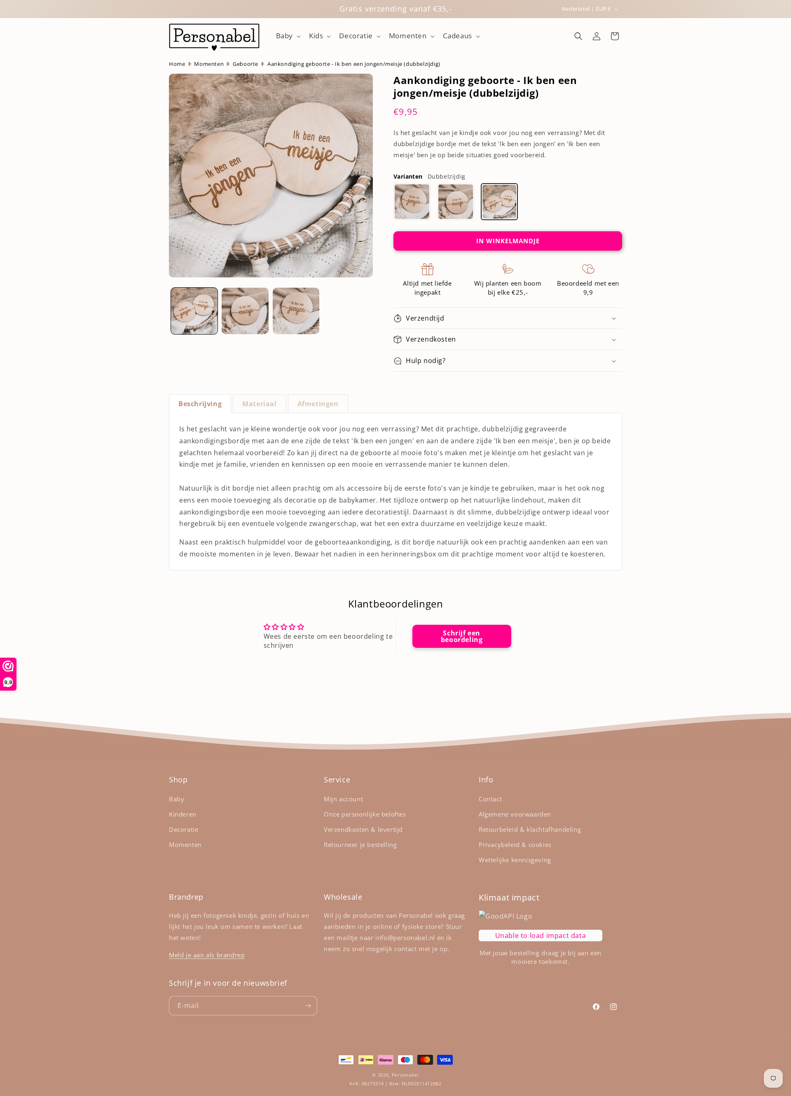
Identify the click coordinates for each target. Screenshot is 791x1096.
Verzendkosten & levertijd (363, 829)
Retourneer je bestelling (360, 844)
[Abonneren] (308, 1005)
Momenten (209, 63)
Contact (490, 799)
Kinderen (183, 814)
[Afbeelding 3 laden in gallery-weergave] (296, 311)
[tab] (200, 403)
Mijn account (343, 799)
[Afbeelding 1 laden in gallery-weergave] (194, 311)
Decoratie (183, 829)
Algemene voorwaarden (515, 814)
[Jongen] (412, 201)
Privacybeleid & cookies (515, 844)
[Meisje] (455, 201)
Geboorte (245, 63)
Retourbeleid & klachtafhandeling (530, 829)
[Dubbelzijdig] (499, 201)
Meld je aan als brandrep (207, 955)
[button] (287, 35)
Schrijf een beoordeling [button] (462, 636)
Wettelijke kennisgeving (515, 860)
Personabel (405, 1075)
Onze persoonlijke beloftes (365, 814)
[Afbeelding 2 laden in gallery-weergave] (245, 311)
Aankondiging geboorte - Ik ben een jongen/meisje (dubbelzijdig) (353, 63)
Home (177, 63)
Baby (176, 799)
